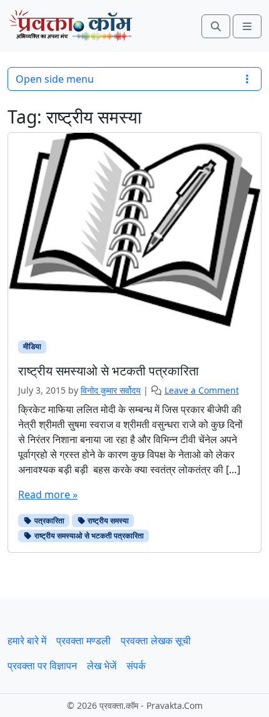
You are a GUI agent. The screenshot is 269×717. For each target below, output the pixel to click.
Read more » (48, 494)
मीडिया (32, 346)
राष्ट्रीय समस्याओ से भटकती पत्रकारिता (88, 535)
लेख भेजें (101, 666)
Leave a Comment (202, 390)
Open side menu (55, 79)
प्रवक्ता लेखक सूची (156, 640)
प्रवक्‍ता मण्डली (83, 640)
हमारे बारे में (27, 640)
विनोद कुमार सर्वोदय (111, 390)
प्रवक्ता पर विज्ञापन (42, 666)
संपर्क (136, 666)
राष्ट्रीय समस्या (107, 520)
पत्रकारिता (48, 520)
